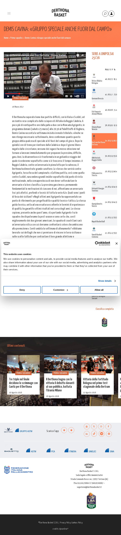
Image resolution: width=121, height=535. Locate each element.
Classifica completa (104, 309)
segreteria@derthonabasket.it (89, 487)
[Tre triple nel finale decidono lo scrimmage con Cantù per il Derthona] (23, 364)
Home (6, 38)
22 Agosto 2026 (89, 393)
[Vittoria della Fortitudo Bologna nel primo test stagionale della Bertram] (97, 364)
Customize (58, 290)
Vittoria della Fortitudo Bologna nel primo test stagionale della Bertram (96, 383)
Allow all (99, 290)
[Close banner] (117, 243)
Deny (22, 290)
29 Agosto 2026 (15, 393)
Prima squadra (16, 38)
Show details (105, 281)
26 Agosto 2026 (52, 396)
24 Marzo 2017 (18, 107)
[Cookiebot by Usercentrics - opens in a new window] (97, 243)
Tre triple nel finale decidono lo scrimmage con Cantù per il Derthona (23, 383)
